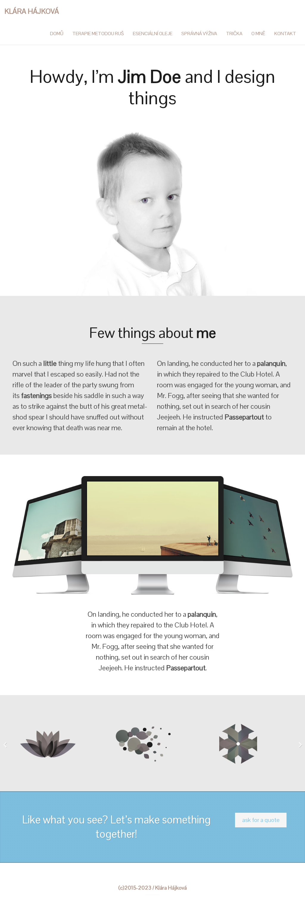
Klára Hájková (31, 11)
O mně (258, 33)
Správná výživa (199, 33)
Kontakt (285, 33)
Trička (234, 33)
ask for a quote (260, 820)
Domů (56, 33)
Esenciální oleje (152, 33)
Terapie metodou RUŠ (98, 33)
